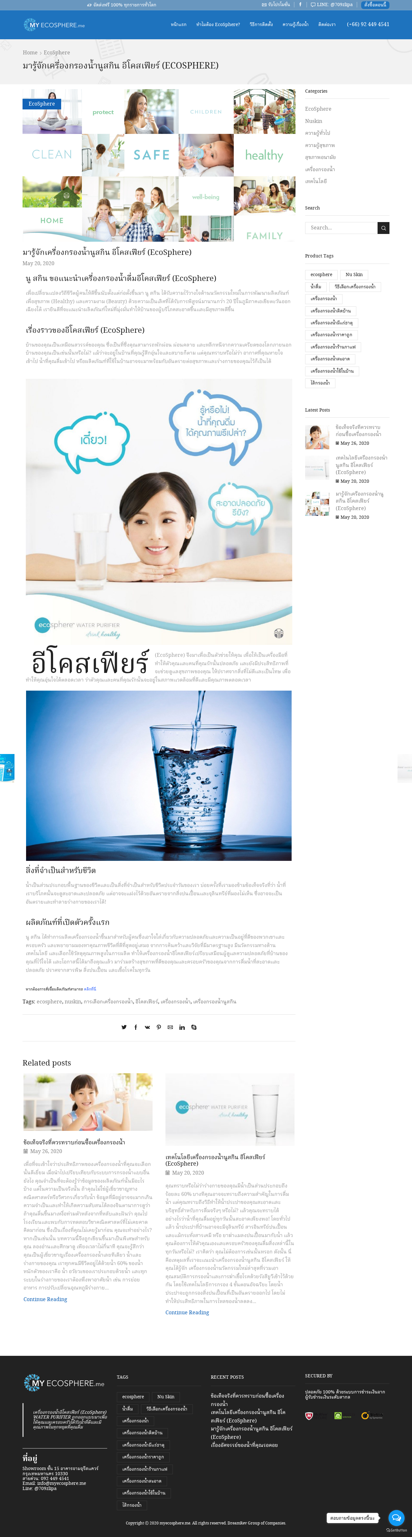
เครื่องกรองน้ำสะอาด (330, 359)
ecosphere (49, 1002)
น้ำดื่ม (316, 287)
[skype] (192, 1028)
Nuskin (313, 121)
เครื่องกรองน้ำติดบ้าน (331, 311)
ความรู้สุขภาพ (320, 146)
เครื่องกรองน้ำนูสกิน (215, 1002)
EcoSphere (57, 53)
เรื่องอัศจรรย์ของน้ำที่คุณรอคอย (244, 1445)
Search (383, 228)
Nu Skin (354, 274)
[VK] (147, 1028)
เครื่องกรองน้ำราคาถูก (331, 335)
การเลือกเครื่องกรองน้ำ (108, 1002)
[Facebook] (136, 1028)
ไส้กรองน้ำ (320, 383)
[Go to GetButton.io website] (396, 1530)
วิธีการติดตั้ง (261, 24)
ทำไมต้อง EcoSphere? (218, 24)
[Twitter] (125, 1028)
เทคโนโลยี (316, 182)
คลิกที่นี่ (90, 989)
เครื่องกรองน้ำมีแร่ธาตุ (332, 323)
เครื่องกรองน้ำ (176, 1002)
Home (30, 53)
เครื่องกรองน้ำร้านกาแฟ (333, 347)
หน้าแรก (179, 24)
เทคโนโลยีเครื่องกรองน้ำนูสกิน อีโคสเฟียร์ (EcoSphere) (215, 1161)
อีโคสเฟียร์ (147, 1002)
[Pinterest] (158, 1028)
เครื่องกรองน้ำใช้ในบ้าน (332, 371)
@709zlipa (45, 1488)
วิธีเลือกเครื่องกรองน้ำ (355, 287)
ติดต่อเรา (327, 24)
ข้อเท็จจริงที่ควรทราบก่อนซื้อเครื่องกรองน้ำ (74, 1142)
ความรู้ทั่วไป (317, 133)
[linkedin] (182, 1028)
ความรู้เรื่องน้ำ (296, 24)
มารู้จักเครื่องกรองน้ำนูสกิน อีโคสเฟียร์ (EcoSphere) (360, 501)
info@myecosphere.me (61, 1483)
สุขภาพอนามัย (320, 158)
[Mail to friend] (170, 1028)
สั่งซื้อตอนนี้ (375, 5)
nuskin (73, 1002)
